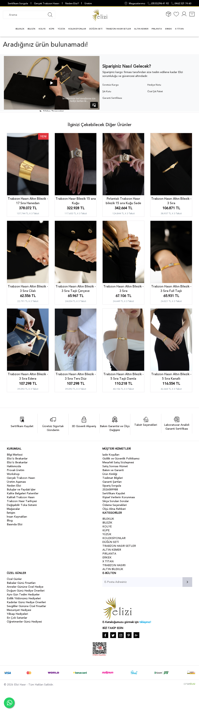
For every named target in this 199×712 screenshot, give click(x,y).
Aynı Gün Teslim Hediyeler (23, 594)
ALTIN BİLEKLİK (112, 569)
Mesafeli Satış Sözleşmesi (118, 462)
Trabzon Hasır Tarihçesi (22, 501)
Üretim (88, 3)
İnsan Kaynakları (17, 517)
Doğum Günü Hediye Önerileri (26, 590)
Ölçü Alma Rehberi (114, 509)
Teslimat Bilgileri (112, 478)
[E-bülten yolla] (187, 582)
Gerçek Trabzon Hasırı (46, 3)
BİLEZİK (31, 28)
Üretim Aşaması (16, 482)
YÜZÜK (61, 28)
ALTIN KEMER (141, 28)
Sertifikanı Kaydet (113, 493)
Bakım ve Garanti (113, 470)
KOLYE (42, 28)
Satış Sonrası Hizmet (115, 466)
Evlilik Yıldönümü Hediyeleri (24, 598)
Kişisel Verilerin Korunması (118, 497)
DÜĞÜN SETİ (95, 28)
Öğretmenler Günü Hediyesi (24, 621)
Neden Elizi (14, 486)
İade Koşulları (110, 455)
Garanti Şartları (112, 482)
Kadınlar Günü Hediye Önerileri (26, 602)
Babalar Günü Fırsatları (21, 583)
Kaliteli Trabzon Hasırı (21, 497)
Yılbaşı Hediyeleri (17, 614)
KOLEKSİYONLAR (77, 28)
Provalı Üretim (15, 470)
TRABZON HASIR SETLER (118, 28)
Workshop (13, 474)
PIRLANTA (157, 28)
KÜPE (51, 28)
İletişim (11, 513)
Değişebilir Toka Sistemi (22, 505)
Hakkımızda (14, 466)
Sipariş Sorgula (111, 486)
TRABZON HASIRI (114, 565)
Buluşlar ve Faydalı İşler (21, 489)
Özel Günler (14, 579)
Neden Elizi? (72, 3)
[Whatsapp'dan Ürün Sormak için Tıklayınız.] (9, 702)
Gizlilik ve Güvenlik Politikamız (121, 458)
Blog (10, 520)
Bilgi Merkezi (15, 455)
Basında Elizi (14, 524)
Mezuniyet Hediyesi (19, 610)
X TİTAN (179, 28)
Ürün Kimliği (109, 474)
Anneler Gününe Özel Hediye (25, 587)
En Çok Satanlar (17, 618)
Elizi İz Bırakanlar (17, 458)
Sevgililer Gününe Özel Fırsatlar (26, 606)
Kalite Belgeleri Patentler (22, 493)
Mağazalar (13, 509)
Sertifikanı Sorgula (18, 3)
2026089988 (110, 489)
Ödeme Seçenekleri (114, 505)
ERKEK (168, 28)
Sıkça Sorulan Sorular (115, 501)
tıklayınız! (145, 622)
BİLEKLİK (20, 28)
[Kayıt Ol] (184, 16)
